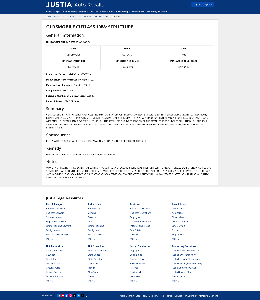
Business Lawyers (55, 212)
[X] (82, 295)
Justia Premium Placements (186, 259)
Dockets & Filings (54, 276)
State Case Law (95, 259)
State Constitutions (98, 250)
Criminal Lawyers (54, 217)
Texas (91, 276)
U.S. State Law (96, 246)
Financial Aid (178, 217)
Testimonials (178, 276)
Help (162, 296)
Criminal (92, 212)
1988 (107, 17)
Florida (91, 267)
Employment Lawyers (57, 221)
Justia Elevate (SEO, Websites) (187, 263)
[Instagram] (70, 295)
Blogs (175, 230)
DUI (90, 221)
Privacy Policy (190, 296)
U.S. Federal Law (56, 246)
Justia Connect (127, 296)
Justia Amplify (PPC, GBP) (184, 267)
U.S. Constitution (54, 250)
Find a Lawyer (53, 11)
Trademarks (136, 272)
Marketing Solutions (157, 11)
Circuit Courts (53, 267)
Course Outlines (180, 221)
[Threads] (74, 295)
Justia (48, 17)
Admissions (177, 212)
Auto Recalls (59, 17)
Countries (135, 276)
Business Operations (140, 212)
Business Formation (140, 208)
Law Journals (178, 225)
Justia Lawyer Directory (184, 254)
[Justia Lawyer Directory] (86, 295)
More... (49, 238)
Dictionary (177, 208)
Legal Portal (141, 296)
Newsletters (138, 11)
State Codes (94, 254)
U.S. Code (50, 254)
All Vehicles (72, 17)
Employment (136, 217)
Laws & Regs (123, 11)
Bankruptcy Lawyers (56, 208)
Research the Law (88, 11)
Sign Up (208, 4)
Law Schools (107, 11)
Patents (134, 267)
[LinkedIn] (59, 295)
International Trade (140, 225)
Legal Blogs (136, 254)
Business (135, 204)
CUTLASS (98, 17)
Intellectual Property (140, 221)
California (93, 263)
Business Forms (138, 259)
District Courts (53, 272)
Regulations (52, 259)
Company (153, 296)
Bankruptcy (94, 208)
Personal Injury (96, 234)
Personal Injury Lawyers (58, 234)
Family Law (93, 230)
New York (93, 272)
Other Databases (140, 246)
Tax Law (134, 234)
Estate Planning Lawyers (58, 225)
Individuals (94, 204)
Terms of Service (174, 296)
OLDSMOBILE (85, 17)
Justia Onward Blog (181, 272)
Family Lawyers (53, 230)
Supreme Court (54, 263)
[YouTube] (62, 295)
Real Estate (135, 230)
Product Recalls (137, 263)
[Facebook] (66, 295)
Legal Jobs (135, 250)
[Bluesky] (78, 295)
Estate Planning (96, 225)
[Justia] (59, 4)
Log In (197, 4)
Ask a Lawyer (70, 11)
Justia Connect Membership (186, 250)
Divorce (92, 217)
